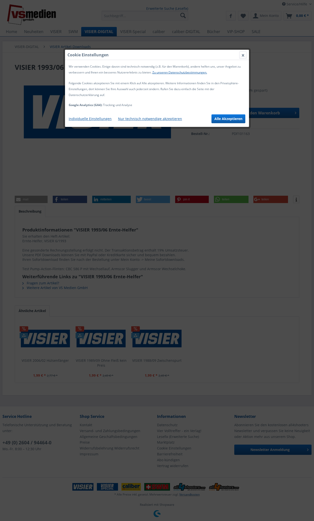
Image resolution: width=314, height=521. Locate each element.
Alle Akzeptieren (228, 118)
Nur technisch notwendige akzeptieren (150, 118)
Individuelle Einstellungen (90, 118)
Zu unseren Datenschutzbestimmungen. (179, 72)
